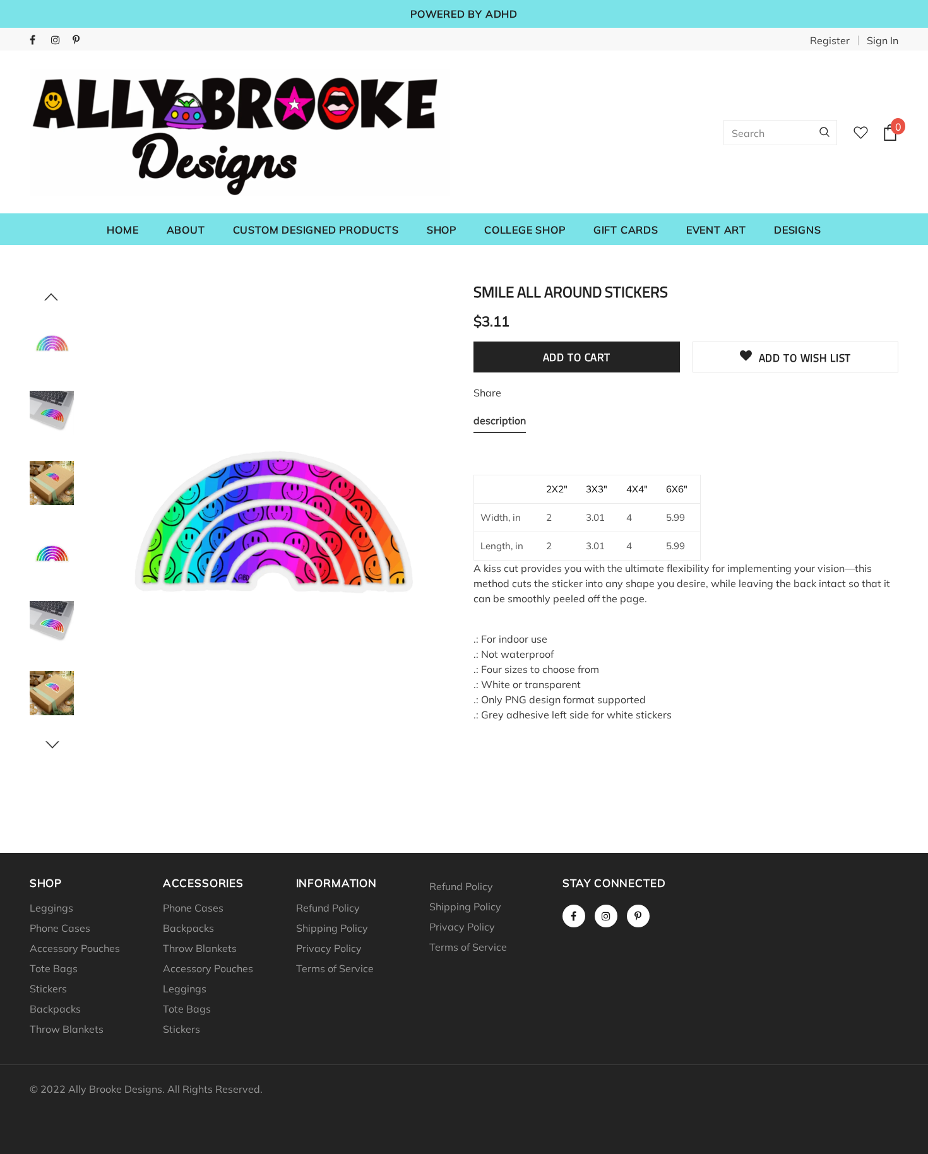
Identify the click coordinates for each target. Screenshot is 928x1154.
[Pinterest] (80, 40)
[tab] (499, 423)
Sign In (882, 40)
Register (830, 40)
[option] (270, 518)
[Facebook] (37, 40)
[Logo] (240, 132)
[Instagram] (59, 40)
